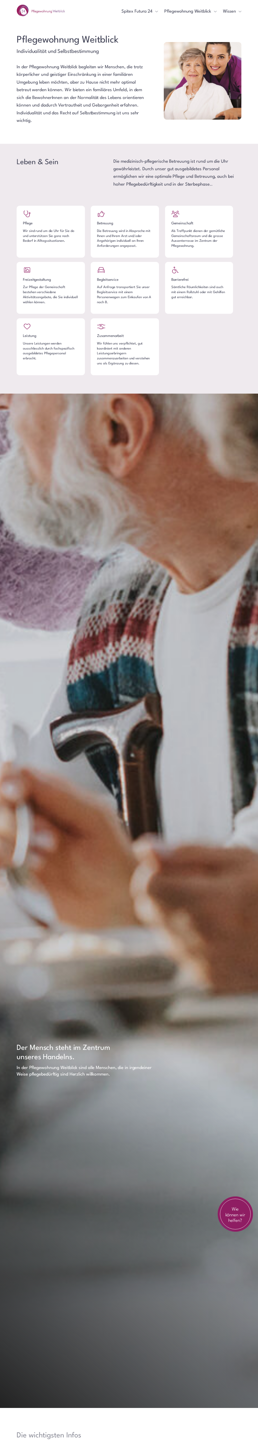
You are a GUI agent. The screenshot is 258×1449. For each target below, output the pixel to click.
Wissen (229, 11)
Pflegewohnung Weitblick (187, 11)
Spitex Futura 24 (136, 11)
